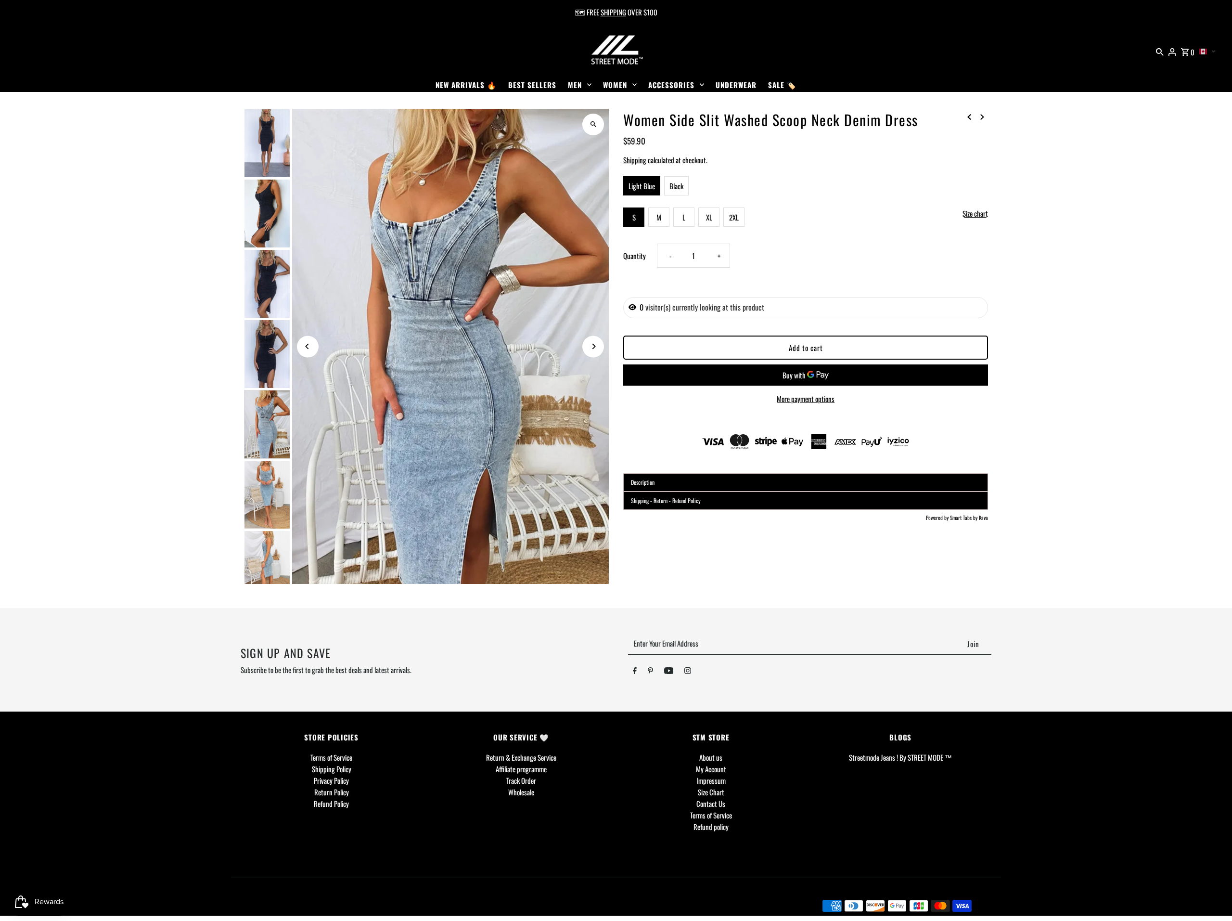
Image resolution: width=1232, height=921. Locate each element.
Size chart (975, 214)
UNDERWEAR (736, 84)
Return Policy (331, 792)
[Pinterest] (650, 672)
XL (709, 217)
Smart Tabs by (964, 517)
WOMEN (615, 84)
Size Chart (711, 792)
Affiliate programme (521, 769)
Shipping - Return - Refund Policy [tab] (666, 500)
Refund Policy (331, 803)
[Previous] (308, 346)
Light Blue (642, 186)
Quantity (634, 255)
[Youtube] (669, 672)
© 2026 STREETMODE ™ (277, 905)
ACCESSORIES (671, 84)
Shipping (634, 160)
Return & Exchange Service (521, 757)
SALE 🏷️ (782, 84)
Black (676, 186)
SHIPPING (613, 12)
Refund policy (711, 826)
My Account (711, 769)
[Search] (1160, 50)
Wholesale (521, 792)
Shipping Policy (331, 769)
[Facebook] (635, 672)
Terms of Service (331, 757)
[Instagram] (687, 672)
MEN (575, 84)
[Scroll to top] (1211, 896)
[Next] (593, 346)
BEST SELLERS (532, 84)
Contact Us (710, 803)
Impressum (711, 780)
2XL (734, 217)
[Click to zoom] (593, 124)
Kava (983, 517)
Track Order (521, 780)
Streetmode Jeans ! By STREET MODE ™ (900, 757)
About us (710, 757)
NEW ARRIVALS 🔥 (466, 84)
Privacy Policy (331, 780)
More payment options (805, 398)
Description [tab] (642, 482)
